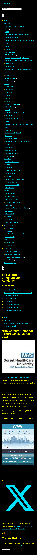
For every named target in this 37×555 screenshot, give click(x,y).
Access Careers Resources (12, 290)
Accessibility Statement (9, 529)
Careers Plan (8, 301)
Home (5, 317)
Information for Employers (12, 304)
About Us (7, 320)
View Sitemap (27, 526)
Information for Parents (11, 307)
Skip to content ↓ (7, 3)
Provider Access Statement (12, 310)
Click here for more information (19, 546)
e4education (18, 526)
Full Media (21, 529)
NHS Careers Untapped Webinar (19, 377)
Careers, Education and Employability (16, 323)
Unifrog (6, 313)
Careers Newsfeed (10, 298)
